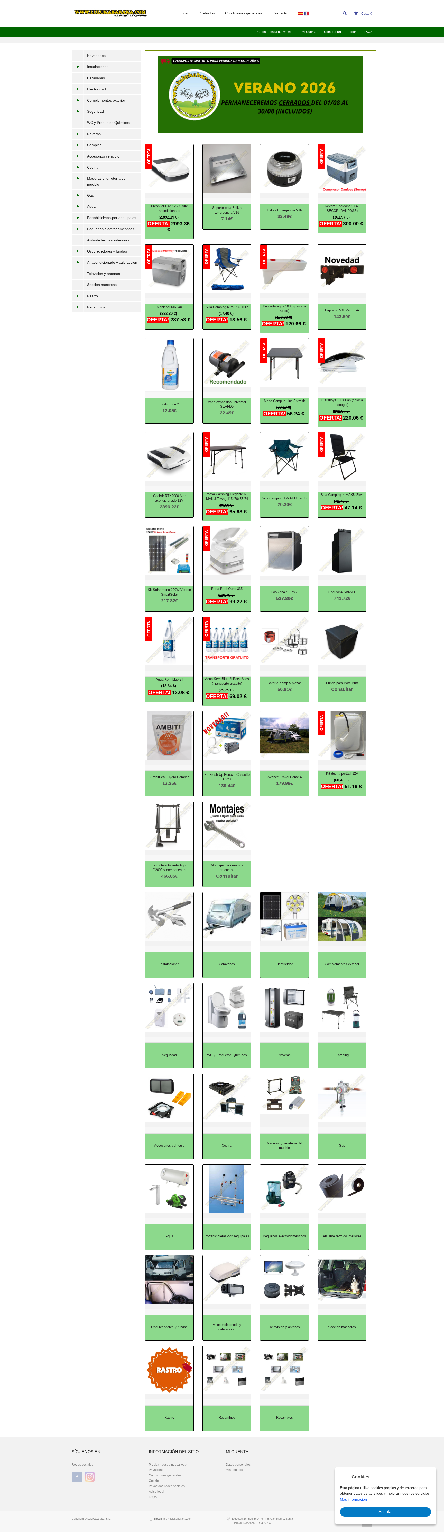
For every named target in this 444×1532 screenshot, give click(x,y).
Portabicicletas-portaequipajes (111, 218)
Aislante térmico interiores (108, 240)
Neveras (94, 134)
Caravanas (96, 78)
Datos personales (238, 1464)
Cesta (366, 13)
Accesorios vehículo (103, 156)
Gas (90, 195)
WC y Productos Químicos (108, 122)
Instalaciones (97, 67)
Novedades (96, 56)
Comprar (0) (332, 32)
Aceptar (385, 1512)
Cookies (154, 1481)
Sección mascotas (102, 285)
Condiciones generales (243, 13)
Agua (91, 206)
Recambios (96, 307)
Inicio (184, 13)
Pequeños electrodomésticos (110, 229)
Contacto (280, 13)
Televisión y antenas (103, 274)
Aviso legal (156, 1491)
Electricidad (96, 89)
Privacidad (156, 1470)
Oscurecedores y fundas (107, 251)
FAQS (368, 32)
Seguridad (95, 111)
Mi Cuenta (309, 32)
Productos (206, 13)
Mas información (353, 1499)
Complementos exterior (106, 100)
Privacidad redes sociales (167, 1486)
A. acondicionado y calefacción (112, 262)
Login (353, 32)
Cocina (92, 167)
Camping (94, 145)
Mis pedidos (234, 1470)
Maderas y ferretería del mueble (106, 181)
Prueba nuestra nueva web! (168, 1464)
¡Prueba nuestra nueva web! (274, 32)
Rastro (92, 296)
